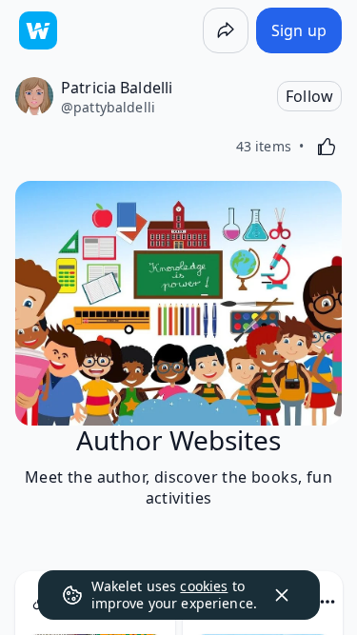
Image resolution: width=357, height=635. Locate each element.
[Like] (326, 146)
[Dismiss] (282, 595)
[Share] (225, 30)
